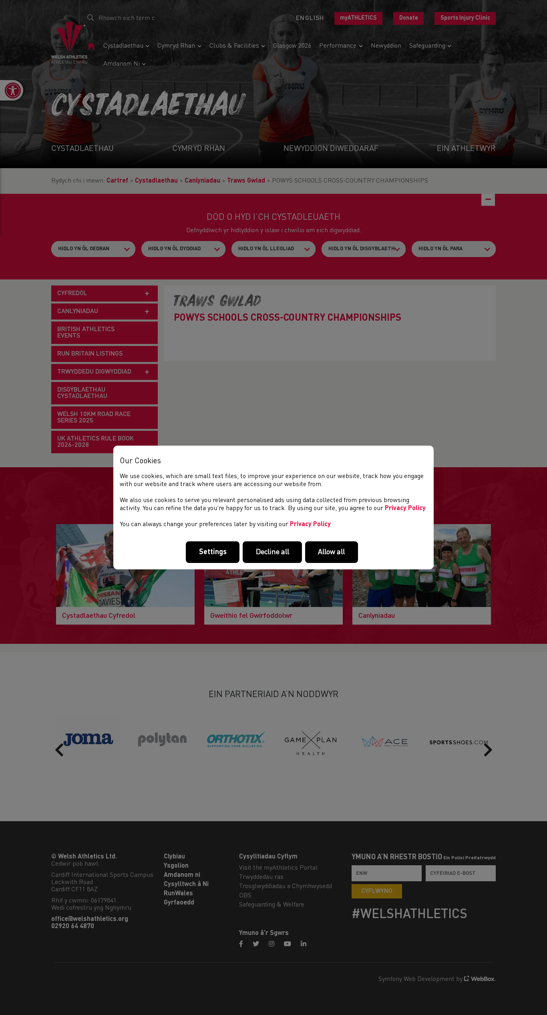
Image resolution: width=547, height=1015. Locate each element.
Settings (213, 552)
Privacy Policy (405, 508)
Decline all (272, 552)
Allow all (331, 552)
